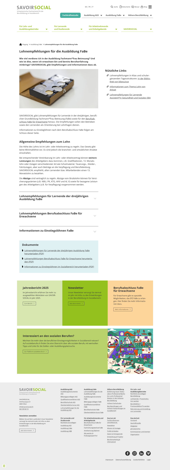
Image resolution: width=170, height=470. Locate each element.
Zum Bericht (28, 303)
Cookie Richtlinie (139, 460)
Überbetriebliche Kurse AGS (70, 405)
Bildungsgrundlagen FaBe (92, 402)
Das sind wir (134, 418)
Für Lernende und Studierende (67, 419)
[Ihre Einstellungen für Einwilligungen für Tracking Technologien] (4, 466)
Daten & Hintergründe (114, 434)
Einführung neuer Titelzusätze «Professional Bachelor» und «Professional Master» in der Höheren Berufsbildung (116, 396)
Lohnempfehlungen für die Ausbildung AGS (70, 409)
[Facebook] (127, 453)
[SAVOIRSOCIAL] (34, 10)
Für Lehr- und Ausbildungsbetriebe (138, 390)
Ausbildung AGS (66, 389)
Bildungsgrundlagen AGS (69, 397)
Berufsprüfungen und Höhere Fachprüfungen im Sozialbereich (116, 408)
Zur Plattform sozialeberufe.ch (34, 352)
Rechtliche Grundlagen (68, 423)
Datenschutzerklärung (123, 460)
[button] (149, 7)
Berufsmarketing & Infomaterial (113, 441)
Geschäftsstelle (135, 423)
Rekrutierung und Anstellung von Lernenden (140, 410)
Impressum (109, 460)
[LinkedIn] (141, 453)
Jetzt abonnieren (75, 303)
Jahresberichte (135, 429)
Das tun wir (111, 418)
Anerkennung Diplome (91, 431)
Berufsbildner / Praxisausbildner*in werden (140, 405)
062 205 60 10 (23, 409)
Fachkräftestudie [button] (70, 15)
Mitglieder (133, 426)
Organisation (134, 434)
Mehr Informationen (122, 309)
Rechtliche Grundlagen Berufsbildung (138, 395)
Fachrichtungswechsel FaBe (93, 428)
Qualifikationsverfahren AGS (70, 399)
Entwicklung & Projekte (115, 437)
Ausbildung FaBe (90, 389)
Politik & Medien (112, 431)
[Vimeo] (148, 453)
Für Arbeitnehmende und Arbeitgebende (93, 419)
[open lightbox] (58, 88)
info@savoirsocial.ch (26, 407)
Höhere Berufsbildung (115, 389)
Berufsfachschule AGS (68, 402)
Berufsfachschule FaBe (91, 410)
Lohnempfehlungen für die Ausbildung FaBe (93, 393)
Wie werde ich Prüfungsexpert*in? (90, 434)
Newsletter (111, 425)
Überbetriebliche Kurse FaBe (93, 412)
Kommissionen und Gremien (140, 432)
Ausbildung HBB (66, 431)
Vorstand (133, 420)
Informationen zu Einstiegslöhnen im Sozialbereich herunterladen (59, 266)
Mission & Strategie (113, 428)
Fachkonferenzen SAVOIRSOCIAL (113, 421)
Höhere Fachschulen (114, 403)
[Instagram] (134, 453)
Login (149, 460)
